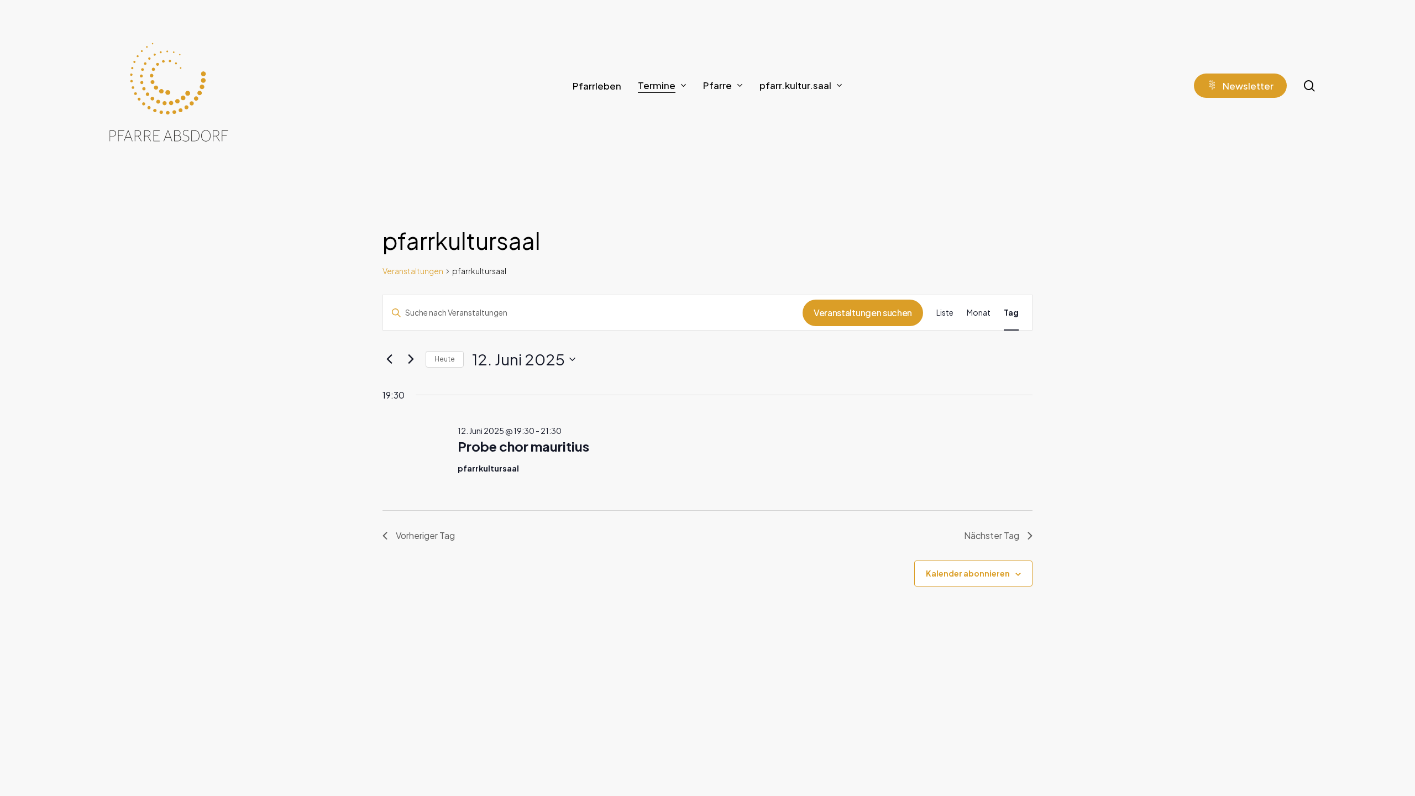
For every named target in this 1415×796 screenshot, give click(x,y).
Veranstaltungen (412, 271)
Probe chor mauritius (523, 446)
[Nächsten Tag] (410, 359)
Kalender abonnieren (968, 573)
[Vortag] (389, 359)
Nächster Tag (991, 535)
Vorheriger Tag (425, 535)
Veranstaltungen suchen (863, 312)
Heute (444, 359)
